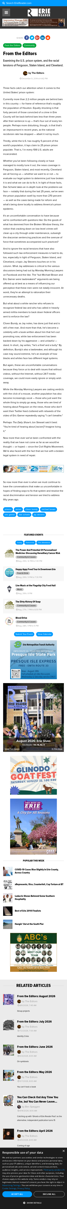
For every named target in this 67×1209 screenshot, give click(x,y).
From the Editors (12, 45)
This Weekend (44, 543)
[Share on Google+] (37, 38)
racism (18, 509)
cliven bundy (31, 509)
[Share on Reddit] (47, 38)
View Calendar (44, 634)
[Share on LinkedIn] (42, 38)
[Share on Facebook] (26, 38)
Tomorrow (30, 543)
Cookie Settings (9, 1188)
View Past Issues (12, 749)
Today (19, 543)
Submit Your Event (24, 634)
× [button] (63, 1151)
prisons (8, 509)
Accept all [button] (17, 1194)
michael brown (48, 509)
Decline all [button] (49, 1194)
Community (29, 45)
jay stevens (39, 515)
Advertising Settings (11, 1185)
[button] (33, 1202)
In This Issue (57, 749)
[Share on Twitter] (32, 38)
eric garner (10, 515)
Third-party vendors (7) (54, 1170)
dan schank (24, 515)
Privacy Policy (23, 1188)
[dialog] (33, 1178)
